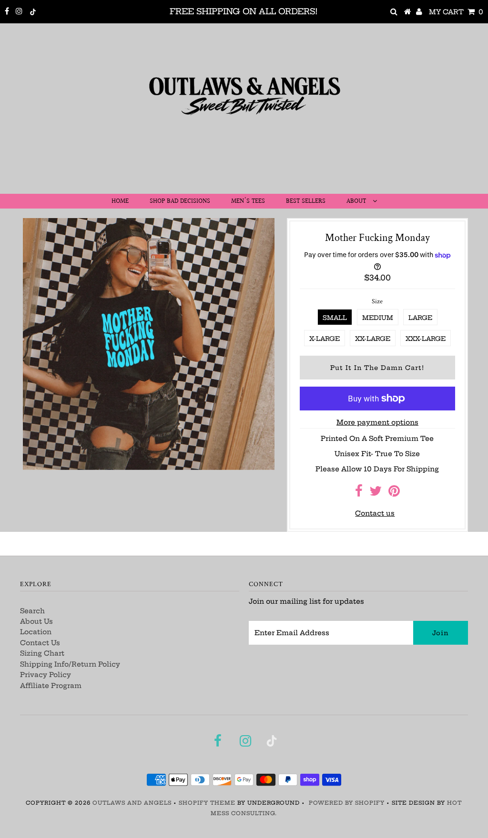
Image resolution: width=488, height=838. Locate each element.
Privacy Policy (45, 674)
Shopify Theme (207, 802)
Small (335, 317)
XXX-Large (426, 338)
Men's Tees (248, 201)
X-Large (324, 338)
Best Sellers (305, 201)
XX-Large (372, 338)
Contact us (375, 513)
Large (420, 317)
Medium (377, 317)
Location (35, 632)
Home (120, 201)
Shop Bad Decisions (180, 201)
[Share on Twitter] (375, 493)
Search (32, 611)
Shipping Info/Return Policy (70, 664)
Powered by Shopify (347, 802)
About (357, 201)
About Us (36, 621)
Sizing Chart (42, 653)
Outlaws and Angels (132, 802)
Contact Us (40, 642)
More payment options (377, 422)
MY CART (456, 12)
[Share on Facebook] (359, 493)
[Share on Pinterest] (394, 493)
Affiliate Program (50, 685)
